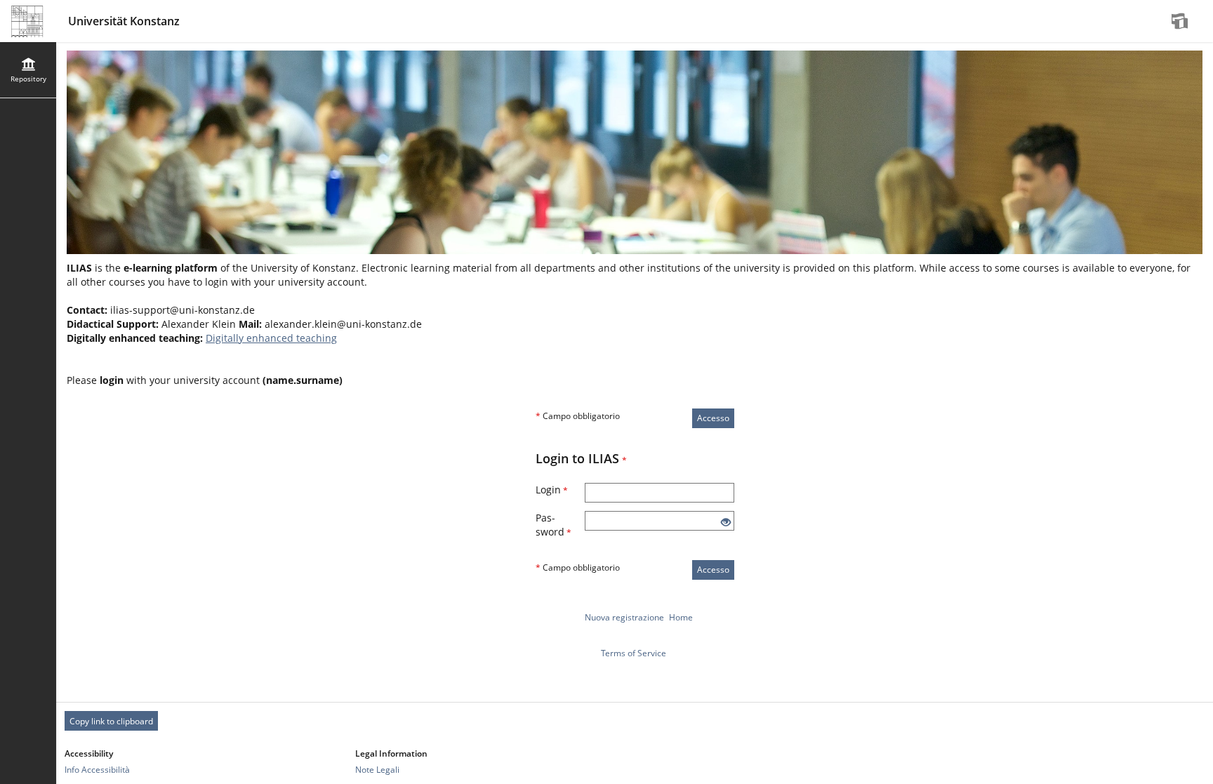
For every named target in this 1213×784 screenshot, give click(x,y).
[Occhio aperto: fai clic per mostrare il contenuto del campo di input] (726, 522)
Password (553, 524)
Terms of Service (633, 653)
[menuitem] (1181, 21)
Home (681, 617)
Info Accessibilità (97, 770)
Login (552, 489)
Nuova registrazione (624, 617)
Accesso (713, 418)
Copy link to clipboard (111, 721)
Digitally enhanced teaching (271, 338)
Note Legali (377, 770)
